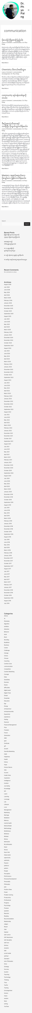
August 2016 (7, 600)
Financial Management (10, 724)
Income (6, 772)
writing (6, 1003)
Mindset (6, 836)
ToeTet (6, 985)
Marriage (6, 815)
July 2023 (7, 382)
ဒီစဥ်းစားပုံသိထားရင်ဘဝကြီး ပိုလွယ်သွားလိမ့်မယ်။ (15, 124)
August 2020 (7, 475)
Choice (6, 655)
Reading (6, 916)
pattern (6, 868)
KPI (5, 791)
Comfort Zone (8, 663)
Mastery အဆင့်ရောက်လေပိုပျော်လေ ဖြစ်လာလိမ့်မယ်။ (14, 176)
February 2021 (8, 459)
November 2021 (8, 436)
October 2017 (8, 563)
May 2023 (7, 388)
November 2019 (8, 497)
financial (6, 722)
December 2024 (8, 337)
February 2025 (8, 332)
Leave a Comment (7, 42)
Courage (6, 674)
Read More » (5, 62)
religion (6, 924)
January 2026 (8, 303)
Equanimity (7, 714)
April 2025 (7, 327)
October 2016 (8, 595)
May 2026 (7, 292)
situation (6, 948)
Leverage (6, 799)
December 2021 (8, 433)
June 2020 (7, 481)
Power (6, 892)
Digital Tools (7, 693)
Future (6, 732)
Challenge (7, 650)
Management (7, 809)
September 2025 (8, 313)
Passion (6, 863)
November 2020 (8, 467)
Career (6, 647)
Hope (5, 764)
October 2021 (8, 438)
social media (7, 953)
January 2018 (8, 555)
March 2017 (7, 582)
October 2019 (8, 499)
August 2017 (7, 568)
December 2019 (8, 494)
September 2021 (8, 441)
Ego (5, 703)
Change (6, 653)
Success (6, 969)
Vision (5, 996)
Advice (6, 616)
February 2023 (8, 396)
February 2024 (8, 364)
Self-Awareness (8, 937)
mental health (8, 823)
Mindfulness (7, 831)
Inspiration (7, 778)
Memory (6, 820)
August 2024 (7, 348)
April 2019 (7, 515)
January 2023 (8, 398)
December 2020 (8, 465)
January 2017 (8, 587)
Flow (5, 727)
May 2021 (6, 452)
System (6, 972)
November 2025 (8, 308)
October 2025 (8, 311)
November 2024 (8, 340)
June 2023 (7, 385)
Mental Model (8, 825)
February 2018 (8, 553)
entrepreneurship (8, 711)
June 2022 (7, 417)
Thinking (6, 980)
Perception (7, 873)
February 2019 (8, 521)
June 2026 (7, 289)
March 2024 (7, 361)
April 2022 (7, 422)
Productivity (7, 897)
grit (5, 746)
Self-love (6, 942)
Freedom (6, 730)
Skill (5, 950)
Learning (6, 796)
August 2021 (7, 444)
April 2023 (7, 390)
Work (5, 1001)
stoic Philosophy (8, 961)
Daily (5, 677)
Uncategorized (6, 73)
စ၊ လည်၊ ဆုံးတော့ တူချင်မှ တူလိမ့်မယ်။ (13, 255)
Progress (6, 902)
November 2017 (8, 560)
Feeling (6, 719)
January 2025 (8, 335)
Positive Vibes (8, 889)
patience (6, 865)
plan (5, 887)
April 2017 (6, 579)
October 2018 (8, 531)
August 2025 (7, 316)
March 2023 (7, 393)
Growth (6, 748)
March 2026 (7, 297)
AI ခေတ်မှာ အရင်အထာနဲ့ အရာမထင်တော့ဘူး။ (15, 259)
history (6, 762)
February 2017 (8, 584)
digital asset (7, 690)
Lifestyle (6, 804)
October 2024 (8, 343)
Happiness (7, 756)
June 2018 (7, 542)
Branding (6, 639)
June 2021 (7, 449)
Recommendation (9, 918)
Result (6, 926)
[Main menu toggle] (28, 10)
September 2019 (8, 502)
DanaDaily (7, 679)
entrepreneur (7, 708)
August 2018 (7, 537)
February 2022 (8, 428)
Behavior (6, 631)
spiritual (6, 956)
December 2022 (8, 401)
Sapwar (6, 932)
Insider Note (7, 775)
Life (5, 802)
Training (6, 987)
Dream (6, 695)
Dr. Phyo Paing (23, 10)
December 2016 (8, 590)
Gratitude (6, 743)
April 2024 (7, 359)
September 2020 (8, 473)
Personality (7, 881)
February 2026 (8, 300)
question (6, 910)
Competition (7, 669)
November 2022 (8, 404)
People (6, 871)
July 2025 (6, 319)
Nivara (6, 849)
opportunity (7, 857)
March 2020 (7, 489)
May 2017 (6, 576)
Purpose (6, 908)
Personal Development (10, 879)
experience (7, 717)
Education (7, 701)
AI (4, 618)
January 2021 (8, 462)
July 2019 (6, 507)
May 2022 (7, 420)
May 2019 (7, 513)
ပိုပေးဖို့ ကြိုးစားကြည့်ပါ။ (12, 40)
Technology (7, 977)
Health (6, 759)
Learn (5, 794)
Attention (6, 629)
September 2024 (8, 345)
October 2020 (8, 470)
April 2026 (7, 295)
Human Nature (8, 767)
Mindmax (6, 833)
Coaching (6, 661)
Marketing (7, 812)
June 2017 (7, 574)
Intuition (6, 783)
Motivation (7, 841)
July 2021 (6, 446)
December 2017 (8, 558)
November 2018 (8, 529)
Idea (5, 770)
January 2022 (8, 430)
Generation (7, 735)
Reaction (6, 913)
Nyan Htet (7, 852)
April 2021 (6, 454)
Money (6, 839)
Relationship (7, 921)
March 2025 (7, 329)
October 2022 (8, 406)
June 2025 (7, 321)
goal (5, 740)
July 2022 (6, 414)
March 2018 (7, 550)
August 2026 (7, 284)
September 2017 (8, 566)
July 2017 (6, 571)
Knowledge (7, 788)
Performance (7, 876)
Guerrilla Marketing (9, 751)
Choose (6, 658)
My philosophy (8, 844)
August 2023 (7, 380)
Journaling (7, 786)
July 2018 (6, 539)
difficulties (7, 687)
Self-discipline (8, 940)
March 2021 (7, 457)
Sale (5, 929)
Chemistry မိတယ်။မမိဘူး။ (14, 69)
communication (17, 42)
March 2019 (7, 518)
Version (6, 993)
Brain (5, 637)
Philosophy (7, 884)
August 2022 (7, 412)
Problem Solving (8, 895)
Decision (6, 682)
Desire (6, 685)
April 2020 (7, 486)
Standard (6, 958)
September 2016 (8, 598)
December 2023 (8, 369)
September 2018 (8, 534)
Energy (6, 706)
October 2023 (8, 374)
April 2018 (6, 547)
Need (5, 847)
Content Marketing (9, 671)
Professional (7, 900)
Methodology (7, 828)
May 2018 (6, 544)
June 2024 (7, 353)
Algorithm (6, 623)
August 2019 (7, 505)
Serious (6, 945)
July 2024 (7, 351)
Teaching (6, 974)
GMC (5, 738)
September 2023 (8, 377)
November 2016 (8, 592)
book (5, 634)
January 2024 (8, 366)
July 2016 (6, 603)
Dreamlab (6, 698)
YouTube (6, 1006)
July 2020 (7, 478)
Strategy (6, 966)
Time (5, 982)
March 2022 (7, 425)
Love (5, 807)
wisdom (6, 998)
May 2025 (7, 324)
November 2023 (8, 372)
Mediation (6, 817)
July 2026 (7, 287)
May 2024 (7, 356)
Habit (5, 754)
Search (4, 221)
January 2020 (8, 491)
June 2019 (7, 510)
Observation (7, 855)
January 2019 (8, 523)
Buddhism (6, 642)
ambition (6, 626)
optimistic (6, 860)
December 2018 (8, 526)
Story (5, 964)
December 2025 (8, 305)
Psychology (7, 905)
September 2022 (8, 409)
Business (6, 645)
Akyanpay (7, 621)
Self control (7, 934)
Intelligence (7, 780)
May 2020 (7, 483)
